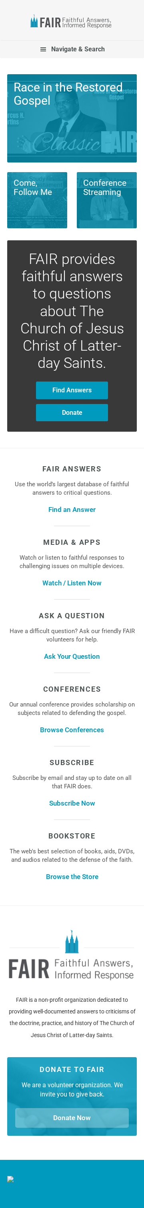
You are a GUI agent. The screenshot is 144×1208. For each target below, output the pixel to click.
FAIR (72, 22)
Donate (72, 412)
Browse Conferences (72, 730)
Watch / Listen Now (72, 583)
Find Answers (72, 390)
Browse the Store (72, 877)
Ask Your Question (72, 656)
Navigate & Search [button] (78, 49)
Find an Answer (72, 510)
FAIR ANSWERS (72, 469)
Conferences (72, 689)
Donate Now (72, 1118)
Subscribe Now (72, 803)
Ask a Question (72, 615)
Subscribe (72, 762)
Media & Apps (72, 542)
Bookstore (72, 836)
